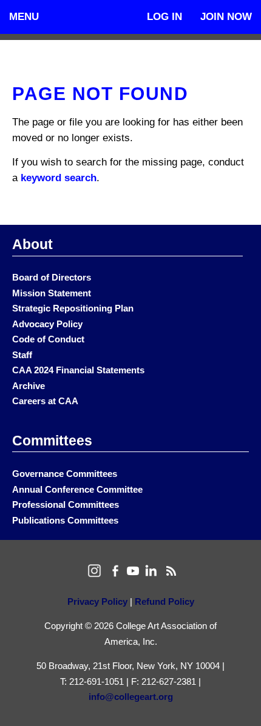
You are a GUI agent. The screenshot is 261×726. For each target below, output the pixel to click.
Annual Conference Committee (77, 489)
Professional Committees (65, 504)
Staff (22, 355)
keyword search (59, 178)
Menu (24, 16)
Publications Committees (65, 520)
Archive (28, 386)
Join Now (226, 16)
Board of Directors (51, 277)
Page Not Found (100, 94)
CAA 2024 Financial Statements (78, 370)
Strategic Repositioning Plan (73, 308)
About (32, 244)
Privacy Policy (97, 601)
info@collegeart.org (131, 696)
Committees (52, 440)
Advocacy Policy (47, 324)
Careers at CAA (45, 401)
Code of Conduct (48, 339)
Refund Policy (164, 601)
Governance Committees (64, 473)
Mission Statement (51, 293)
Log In (164, 16)
